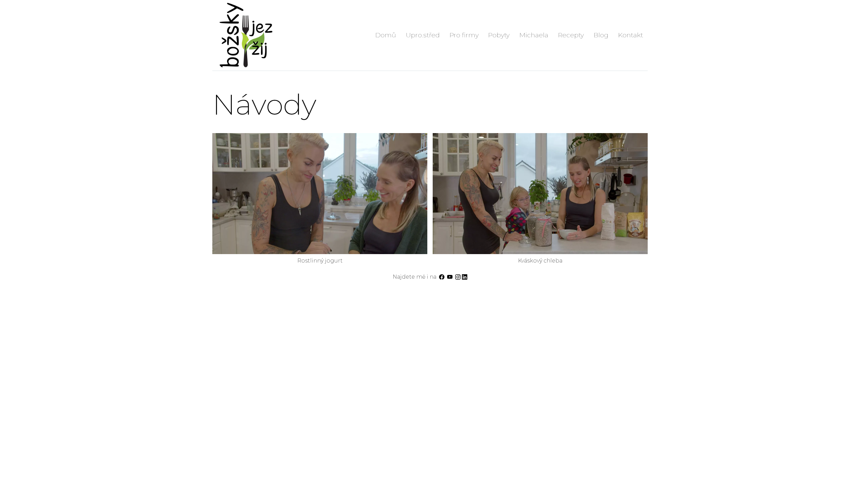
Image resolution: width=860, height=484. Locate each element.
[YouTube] (450, 277)
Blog (601, 35)
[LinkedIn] (464, 277)
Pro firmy (464, 35)
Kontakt (630, 35)
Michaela (533, 35)
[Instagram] (458, 277)
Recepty (571, 35)
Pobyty (499, 35)
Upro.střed (423, 35)
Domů (385, 35)
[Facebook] (441, 277)
